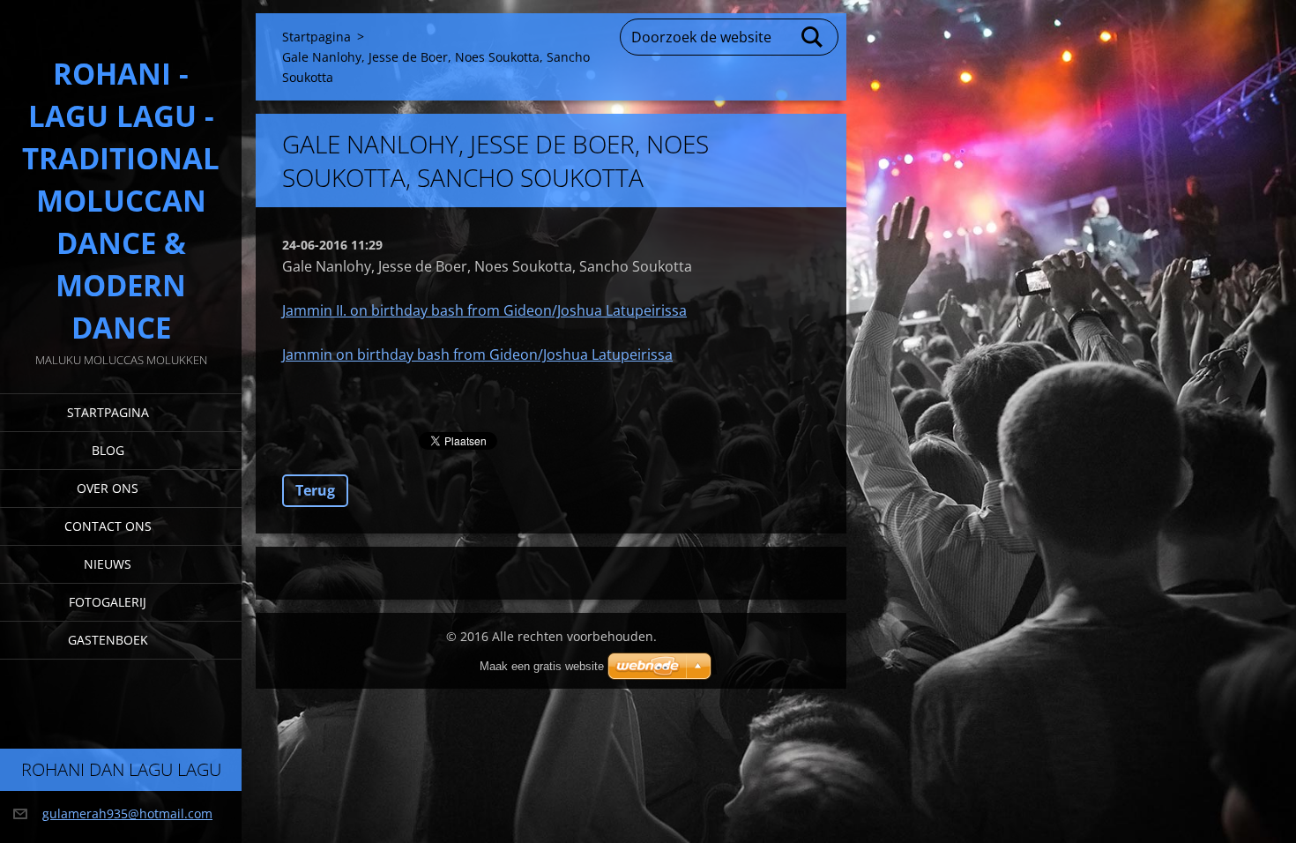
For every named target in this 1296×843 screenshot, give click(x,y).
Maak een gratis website (542, 666)
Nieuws (107, 564)
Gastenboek (108, 639)
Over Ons (107, 488)
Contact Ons (108, 526)
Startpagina (108, 412)
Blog (108, 450)
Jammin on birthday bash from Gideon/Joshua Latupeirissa (477, 354)
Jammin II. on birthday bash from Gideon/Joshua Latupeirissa (484, 310)
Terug (315, 490)
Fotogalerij (107, 601)
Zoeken (812, 37)
